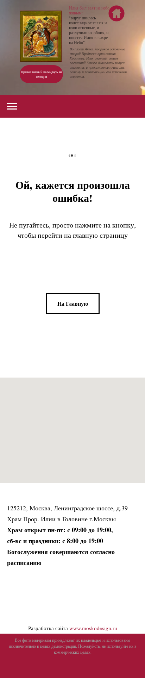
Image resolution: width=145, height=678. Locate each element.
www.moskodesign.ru (93, 628)
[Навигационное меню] (12, 106)
